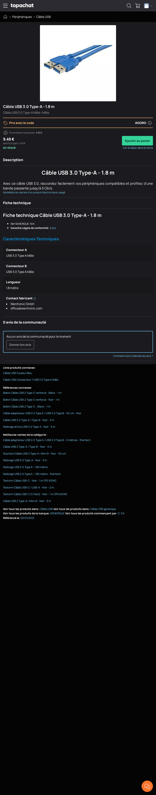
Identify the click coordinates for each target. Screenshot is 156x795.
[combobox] (148, 6)
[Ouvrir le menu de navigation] (5, 5)
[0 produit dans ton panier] (138, 6)
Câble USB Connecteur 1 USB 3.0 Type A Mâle (30, 379)
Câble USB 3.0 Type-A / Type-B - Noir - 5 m (28, 420)
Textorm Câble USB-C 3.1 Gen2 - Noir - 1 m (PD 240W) (35, 494)
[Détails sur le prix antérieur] (5, 132)
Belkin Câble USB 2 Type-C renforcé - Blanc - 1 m (32, 393)
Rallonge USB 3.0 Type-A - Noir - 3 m (25, 460)
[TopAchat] (22, 5)
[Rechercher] (129, 6)
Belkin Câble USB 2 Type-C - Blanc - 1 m (26, 406)
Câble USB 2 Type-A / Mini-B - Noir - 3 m (27, 501)
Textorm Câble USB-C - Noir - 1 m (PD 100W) (30, 480)
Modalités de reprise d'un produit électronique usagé (34, 192)
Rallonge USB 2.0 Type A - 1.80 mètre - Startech (32, 474)
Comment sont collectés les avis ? (133, 356)
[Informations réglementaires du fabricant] (34, 298)
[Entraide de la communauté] (147, 786)
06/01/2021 (27, 518)
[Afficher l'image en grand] (78, 63)
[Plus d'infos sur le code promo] (149, 123)
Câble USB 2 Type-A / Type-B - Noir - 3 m (27, 446)
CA (122, 513)
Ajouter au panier (137, 141)
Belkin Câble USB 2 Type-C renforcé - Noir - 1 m (31, 399)
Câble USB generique (103, 509)
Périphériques (22, 16)
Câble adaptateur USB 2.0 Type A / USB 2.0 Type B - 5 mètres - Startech (47, 440)
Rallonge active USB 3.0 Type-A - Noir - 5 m (29, 426)
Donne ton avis (20, 345)
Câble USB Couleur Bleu (17, 373)
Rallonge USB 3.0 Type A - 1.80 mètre (25, 467)
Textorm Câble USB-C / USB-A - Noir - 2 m (28, 487)
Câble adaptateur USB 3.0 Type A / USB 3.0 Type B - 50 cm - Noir (42, 413)
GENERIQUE (57, 513)
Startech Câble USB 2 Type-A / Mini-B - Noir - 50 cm (34, 453)
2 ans (53, 228)
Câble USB (43, 16)
